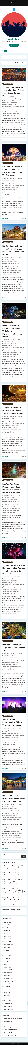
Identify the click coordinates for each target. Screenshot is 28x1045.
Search (4, 854)
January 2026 (8, 941)
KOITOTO (18, 1043)
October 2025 (8, 950)
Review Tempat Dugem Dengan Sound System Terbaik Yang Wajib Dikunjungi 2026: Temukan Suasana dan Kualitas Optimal (14, 892)
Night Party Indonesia (10, 1024)
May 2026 (7, 930)
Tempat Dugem (8, 1027)
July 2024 (7, 986)
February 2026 (8, 939)
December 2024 (8, 972)
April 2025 (7, 961)
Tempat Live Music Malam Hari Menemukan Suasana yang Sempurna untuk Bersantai (13, 569)
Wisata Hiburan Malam (10, 1035)
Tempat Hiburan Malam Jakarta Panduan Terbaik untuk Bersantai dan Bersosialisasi (13, 91)
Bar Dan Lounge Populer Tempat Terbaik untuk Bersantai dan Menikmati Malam (13, 250)
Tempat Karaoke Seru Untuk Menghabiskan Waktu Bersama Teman (12, 410)
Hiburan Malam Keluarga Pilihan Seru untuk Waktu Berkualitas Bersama (13, 799)
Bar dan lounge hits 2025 (8, 100)
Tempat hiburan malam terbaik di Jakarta (11, 111)
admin (12, 99)
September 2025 (8, 953)
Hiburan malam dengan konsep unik (10, 104)
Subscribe (15, 45)
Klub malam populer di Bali (8, 106)
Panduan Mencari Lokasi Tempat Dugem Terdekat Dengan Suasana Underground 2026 (13, 875)
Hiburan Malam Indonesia (11, 1021)
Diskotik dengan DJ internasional (9, 102)
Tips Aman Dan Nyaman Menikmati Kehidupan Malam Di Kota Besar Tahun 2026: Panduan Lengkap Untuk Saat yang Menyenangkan (14, 901)
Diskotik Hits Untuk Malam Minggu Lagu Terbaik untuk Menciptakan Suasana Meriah (12, 331)
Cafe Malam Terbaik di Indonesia (13, 1018)
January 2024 (8, 1003)
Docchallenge (14, 39)
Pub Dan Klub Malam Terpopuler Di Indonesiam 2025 (13, 647)
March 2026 (7, 936)
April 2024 (7, 995)
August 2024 (7, 984)
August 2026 (7, 922)
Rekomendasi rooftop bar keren (9, 109)
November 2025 (8, 947)
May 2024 (7, 992)
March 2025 (7, 964)
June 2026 (7, 927)
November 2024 (8, 975)
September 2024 (8, 981)
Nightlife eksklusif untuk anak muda (10, 108)
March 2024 (7, 998)
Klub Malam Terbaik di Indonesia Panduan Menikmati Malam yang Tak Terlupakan (12, 170)
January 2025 (8, 970)
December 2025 (8, 944)
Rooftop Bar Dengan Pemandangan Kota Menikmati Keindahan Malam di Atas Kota (11, 488)
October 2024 (8, 978)
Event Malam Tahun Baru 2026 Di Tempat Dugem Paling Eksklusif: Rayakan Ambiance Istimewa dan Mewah (13, 883)
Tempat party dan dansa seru (8, 115)
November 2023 (8, 1009)
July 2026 (7, 925)
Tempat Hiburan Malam (8, 83)
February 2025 (8, 967)
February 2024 (8, 1000)
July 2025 (7, 958)
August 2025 (7, 956)
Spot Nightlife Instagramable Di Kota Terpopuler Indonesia (12, 722)
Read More (5, 139)
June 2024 (7, 989)
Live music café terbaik (20, 106)
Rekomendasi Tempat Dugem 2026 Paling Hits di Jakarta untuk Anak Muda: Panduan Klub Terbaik (14, 868)
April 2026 (7, 933)
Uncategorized (8, 1032)
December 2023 (8, 1006)
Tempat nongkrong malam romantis (10, 113)
